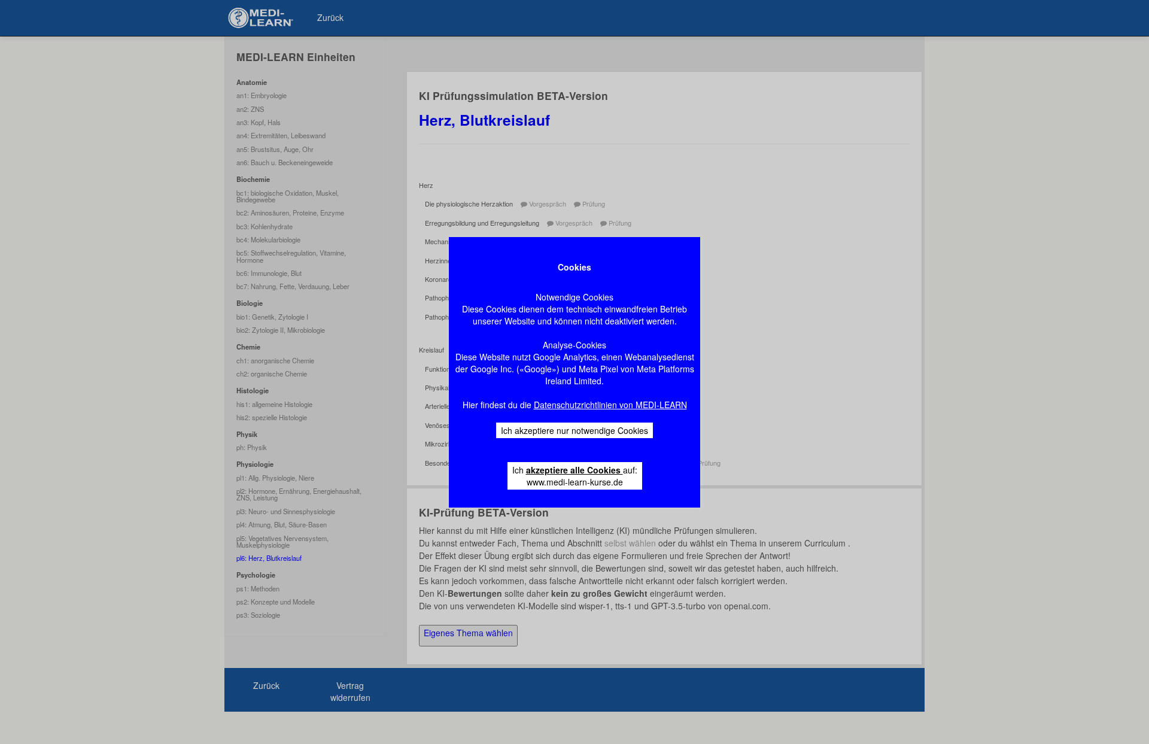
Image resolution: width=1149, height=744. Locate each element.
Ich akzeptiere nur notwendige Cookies (574, 430)
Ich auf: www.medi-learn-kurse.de (574, 476)
